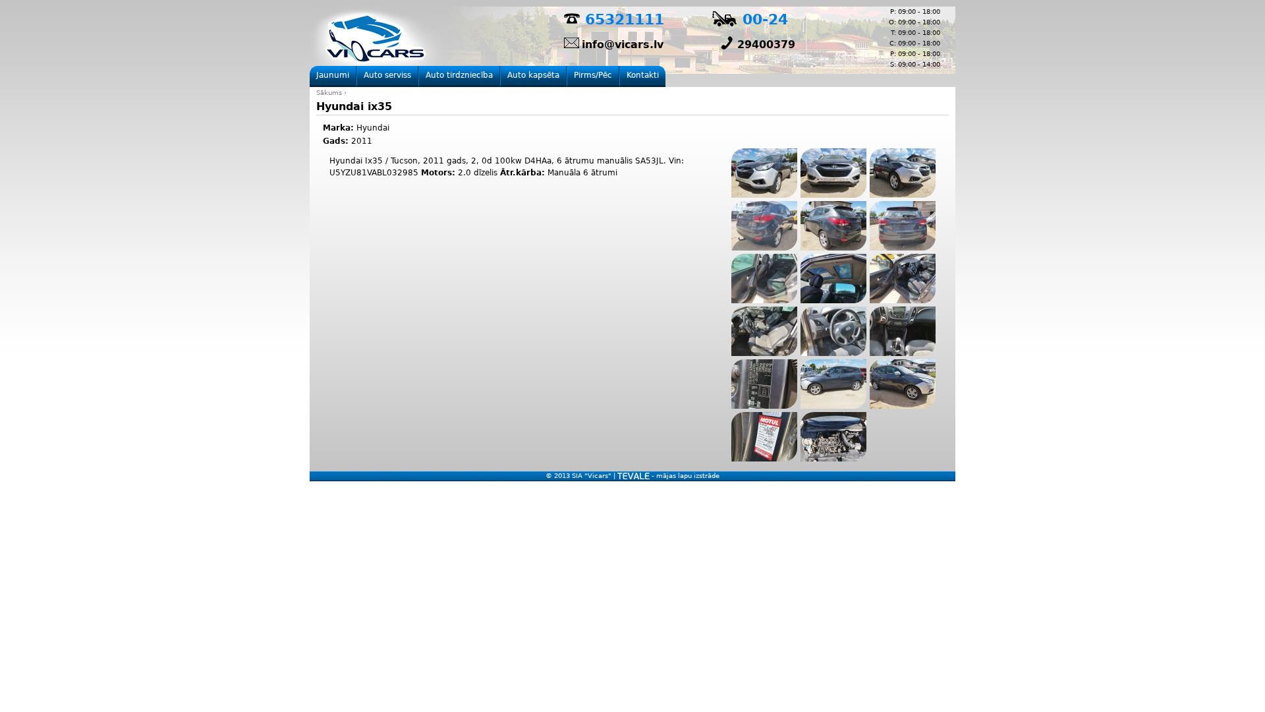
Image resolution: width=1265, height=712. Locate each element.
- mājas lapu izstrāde (684, 475)
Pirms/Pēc (593, 75)
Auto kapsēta (533, 75)
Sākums (329, 92)
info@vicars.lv (622, 44)
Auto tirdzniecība (459, 75)
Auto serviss (387, 75)
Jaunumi (332, 75)
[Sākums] (379, 40)
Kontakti (643, 75)
